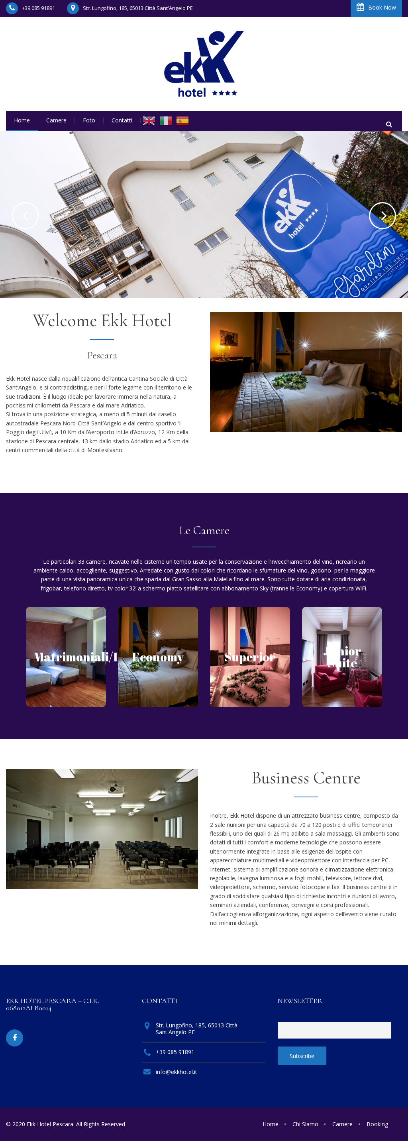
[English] (149, 121)
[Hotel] (204, 64)
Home (271, 1124)
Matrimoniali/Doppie (93, 657)
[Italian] (165, 121)
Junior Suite (342, 657)
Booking (377, 1124)
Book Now (382, 7)
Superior (250, 657)
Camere (342, 1124)
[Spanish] (182, 121)
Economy (158, 657)
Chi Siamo (305, 1124)
